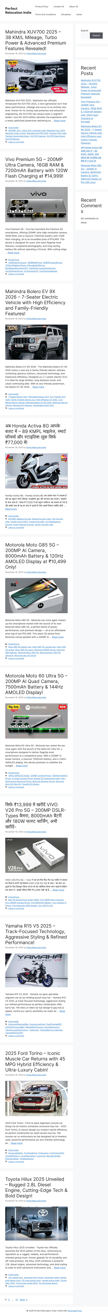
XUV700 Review (12, 139)
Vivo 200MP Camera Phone (17, 903)
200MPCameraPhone (52, 262)
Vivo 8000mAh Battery (41, 903)
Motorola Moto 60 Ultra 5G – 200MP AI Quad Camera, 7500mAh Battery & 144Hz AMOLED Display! (36, 684)
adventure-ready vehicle (55, 1277)
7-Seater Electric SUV (17, 397)
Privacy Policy (41, 6)
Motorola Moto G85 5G (28, 652)
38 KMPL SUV (14, 130)
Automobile (13, 127)
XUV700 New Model (56, 136)
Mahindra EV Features (22, 405)
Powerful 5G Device (30, 784)
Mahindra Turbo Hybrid (15, 133)
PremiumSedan (12, 1159)
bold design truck (13, 1280)
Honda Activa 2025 (19, 522)
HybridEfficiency (12, 1156)
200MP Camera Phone (41, 775)
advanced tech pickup (34, 1277)
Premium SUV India (57, 133)
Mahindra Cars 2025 (56, 130)
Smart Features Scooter (23, 524)
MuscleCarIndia (53, 1156)
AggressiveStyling (37, 1024)
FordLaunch (43, 1153)
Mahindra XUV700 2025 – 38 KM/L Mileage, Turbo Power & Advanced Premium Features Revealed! (35, 40)
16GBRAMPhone (34, 262)
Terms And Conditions (45, 14)
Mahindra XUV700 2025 (37, 133)
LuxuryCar (40, 1156)
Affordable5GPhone (36, 265)
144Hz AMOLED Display (19, 775)
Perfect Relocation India (18, 11)
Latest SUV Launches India (34, 130)
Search (84, 30)
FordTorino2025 (57, 1153)
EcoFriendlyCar (30, 1153)
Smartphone (13, 260)
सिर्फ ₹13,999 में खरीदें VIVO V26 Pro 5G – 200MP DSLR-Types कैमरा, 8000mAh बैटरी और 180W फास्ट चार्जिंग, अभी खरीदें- (35, 815)
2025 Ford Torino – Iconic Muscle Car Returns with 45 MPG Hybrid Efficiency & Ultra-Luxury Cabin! (35, 1061)
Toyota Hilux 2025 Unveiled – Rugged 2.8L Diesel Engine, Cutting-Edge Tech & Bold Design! (36, 1187)
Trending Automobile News (17, 136)
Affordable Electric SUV (38, 397)
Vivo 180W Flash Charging (52, 900)
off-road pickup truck (31, 1280)
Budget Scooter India (41, 519)
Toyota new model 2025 (27, 1283)
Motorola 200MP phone (45, 650)
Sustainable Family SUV (43, 405)
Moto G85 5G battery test (19, 647)
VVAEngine (34, 1030)
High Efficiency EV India (46, 400)
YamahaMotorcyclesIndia (51, 1030)
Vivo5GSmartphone (14, 271)
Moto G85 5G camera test (44, 647)
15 (16, 1299)
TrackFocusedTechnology (16, 1030)
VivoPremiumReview (48, 271)
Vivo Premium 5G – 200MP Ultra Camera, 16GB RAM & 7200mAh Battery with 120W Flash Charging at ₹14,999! (36, 167)
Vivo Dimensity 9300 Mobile (24, 905)
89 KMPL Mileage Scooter (19, 519)
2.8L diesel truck (15, 1277)
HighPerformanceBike (14, 1027)
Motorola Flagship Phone (43, 781)
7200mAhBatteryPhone (15, 265)
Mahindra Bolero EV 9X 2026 (38, 402)
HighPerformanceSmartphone (42, 268)
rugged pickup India (50, 1280)
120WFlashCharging (17, 262)
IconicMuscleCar (28, 1156)
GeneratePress (75, 1310)
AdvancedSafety (15, 1153)
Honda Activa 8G (36, 522)
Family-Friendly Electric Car (23, 400)
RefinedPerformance (34, 1027)
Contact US (58, 6)
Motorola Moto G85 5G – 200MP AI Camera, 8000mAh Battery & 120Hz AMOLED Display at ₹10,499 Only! (35, 556)
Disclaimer (66, 14)
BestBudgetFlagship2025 (16, 268)
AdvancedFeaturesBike (18, 1024)
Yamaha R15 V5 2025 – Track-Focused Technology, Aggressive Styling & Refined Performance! (36, 934)
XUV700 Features (38, 136)
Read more (60, 120)
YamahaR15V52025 (14, 1033)
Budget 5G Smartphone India (47, 778)
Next (24, 1299)
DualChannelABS (53, 1024)
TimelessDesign (27, 1159)
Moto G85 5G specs (24, 650)
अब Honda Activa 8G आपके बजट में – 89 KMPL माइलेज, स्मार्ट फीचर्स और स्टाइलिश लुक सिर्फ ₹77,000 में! (35, 434)
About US (73, 6)
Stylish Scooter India (44, 524)
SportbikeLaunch (52, 1027)
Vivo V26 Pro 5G (45, 905)
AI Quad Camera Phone (22, 778)
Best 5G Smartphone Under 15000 (23, 900)
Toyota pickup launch (48, 1283)
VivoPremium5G (31, 271)
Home (79, 14)
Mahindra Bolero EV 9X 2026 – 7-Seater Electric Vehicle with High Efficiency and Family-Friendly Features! (35, 302)
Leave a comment (16, 142)
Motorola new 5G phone (25, 655)
